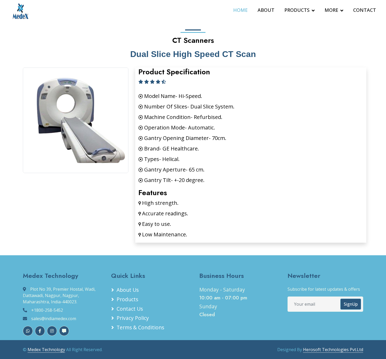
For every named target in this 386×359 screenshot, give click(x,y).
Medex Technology (46, 349)
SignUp (351, 304)
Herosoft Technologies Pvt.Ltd (333, 349)
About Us (128, 289)
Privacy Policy (133, 317)
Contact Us (130, 308)
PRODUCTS (297, 10)
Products (127, 299)
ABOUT (266, 10)
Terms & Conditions (140, 327)
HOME (240, 10)
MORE (331, 10)
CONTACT (364, 10)
